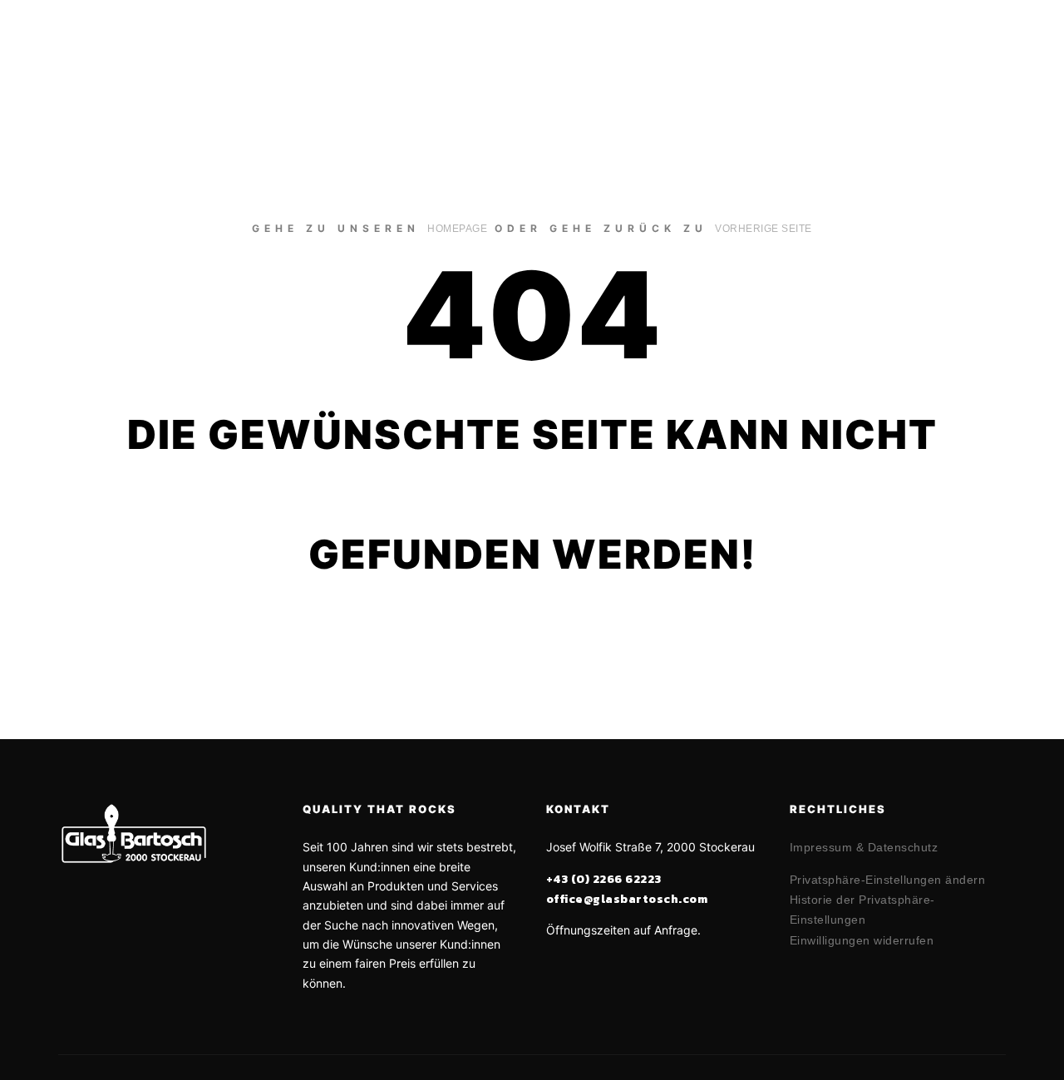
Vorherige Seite (763, 228)
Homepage (457, 228)
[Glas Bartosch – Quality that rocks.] (125, 48)
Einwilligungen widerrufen (862, 940)
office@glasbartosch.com (627, 899)
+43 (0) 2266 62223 (604, 879)
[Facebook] (978, 49)
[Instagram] (1003, 49)
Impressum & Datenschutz (864, 847)
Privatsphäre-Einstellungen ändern (888, 879)
